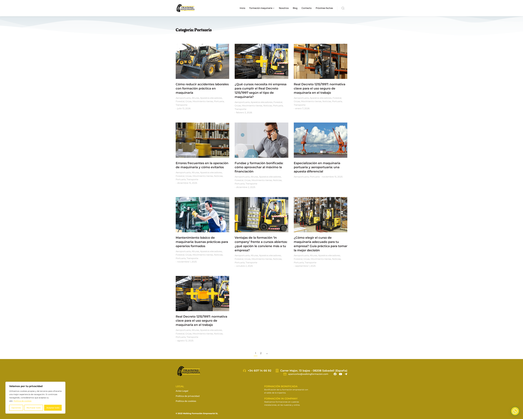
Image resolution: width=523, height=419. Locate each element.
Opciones (16, 407)
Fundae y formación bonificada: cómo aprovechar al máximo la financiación (259, 167)
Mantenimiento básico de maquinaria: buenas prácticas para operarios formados (202, 242)
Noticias (267, 105)
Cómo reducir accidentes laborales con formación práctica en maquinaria (202, 88)
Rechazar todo (34, 407)
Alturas (195, 98)
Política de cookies (22, 401)
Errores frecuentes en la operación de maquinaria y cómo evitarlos (202, 165)
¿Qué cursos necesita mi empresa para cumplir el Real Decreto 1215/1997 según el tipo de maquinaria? (260, 90)
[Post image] (202, 61)
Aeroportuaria (183, 98)
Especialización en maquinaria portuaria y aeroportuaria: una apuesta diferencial (317, 167)
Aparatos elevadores (211, 98)
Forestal (180, 101)
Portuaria (219, 101)
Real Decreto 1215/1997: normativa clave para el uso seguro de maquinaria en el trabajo (319, 88)
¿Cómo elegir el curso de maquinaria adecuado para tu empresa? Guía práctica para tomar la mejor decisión (320, 244)
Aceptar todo (52, 407)
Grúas (188, 101)
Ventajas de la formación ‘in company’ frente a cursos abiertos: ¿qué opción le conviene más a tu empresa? (261, 244)
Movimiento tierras (203, 101)
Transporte (181, 105)
